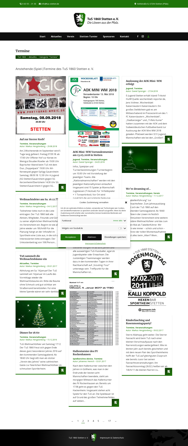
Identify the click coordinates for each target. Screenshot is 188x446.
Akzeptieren (70, 237)
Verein (156, 193)
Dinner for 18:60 (29, 332)
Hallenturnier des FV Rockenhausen (85, 353)
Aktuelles (24, 263)
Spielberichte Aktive (83, 358)
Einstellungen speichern (115, 237)
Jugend (76, 159)
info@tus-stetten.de (50, 3)
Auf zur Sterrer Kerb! (32, 139)
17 (109, 420)
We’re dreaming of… (138, 188)
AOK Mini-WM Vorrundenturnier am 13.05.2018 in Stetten (93, 153)
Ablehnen (92, 237)
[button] (126, 202)
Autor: (32, 146)
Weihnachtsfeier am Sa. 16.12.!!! (39, 199)
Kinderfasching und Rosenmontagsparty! (138, 322)
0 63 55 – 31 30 (29, 3)
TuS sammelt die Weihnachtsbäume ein (33, 258)
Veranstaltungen (37, 143)
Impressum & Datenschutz (95, 243)
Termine (24, 143)
